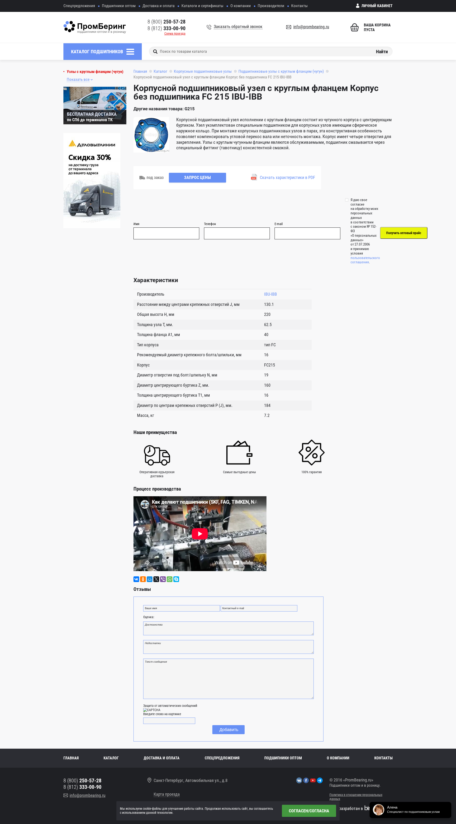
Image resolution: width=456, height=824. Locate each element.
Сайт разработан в (346, 808)
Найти (382, 51)
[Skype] (176, 579)
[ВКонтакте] (136, 579)
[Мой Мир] (149, 579)
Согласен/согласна (309, 810)
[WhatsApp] (169, 579)
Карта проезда (167, 794)
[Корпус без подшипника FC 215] (151, 135)
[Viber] (163, 579)
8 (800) (166, 22)
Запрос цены (197, 177)
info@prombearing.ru (311, 26)
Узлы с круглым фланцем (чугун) (95, 71)
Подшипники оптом (119, 5)
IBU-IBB (270, 294)
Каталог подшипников (97, 51)
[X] (156, 579)
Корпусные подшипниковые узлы (203, 71)
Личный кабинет (377, 6)
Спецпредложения (79, 5)
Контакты (299, 5)
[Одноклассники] (143, 579)
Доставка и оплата (158, 5)
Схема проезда (174, 33)
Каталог (160, 71)
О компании (240, 5)
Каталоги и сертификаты (202, 5)
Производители (271, 5)
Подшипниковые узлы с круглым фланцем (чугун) (281, 71)
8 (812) (166, 28)
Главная (140, 71)
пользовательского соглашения (365, 260)
